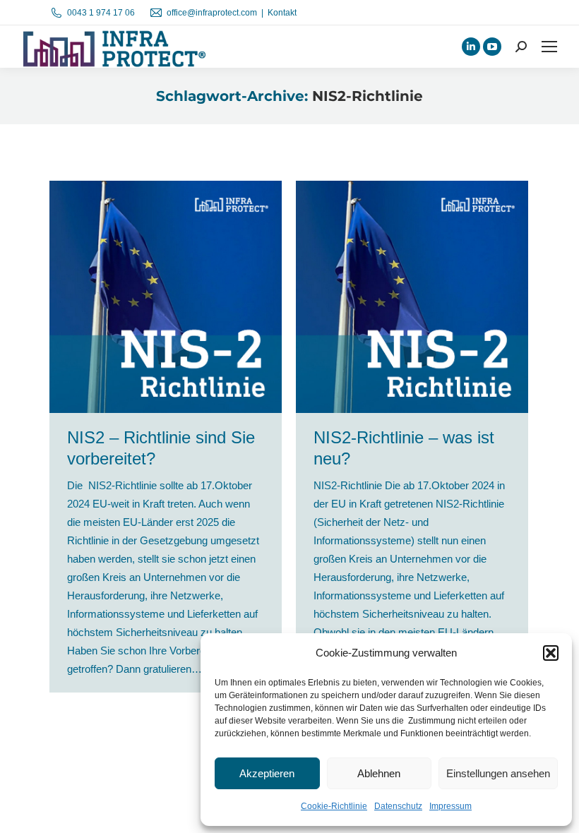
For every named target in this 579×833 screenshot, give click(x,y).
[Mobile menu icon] (549, 46)
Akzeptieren (266, 773)
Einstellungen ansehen (498, 773)
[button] (551, 653)
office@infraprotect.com (212, 13)
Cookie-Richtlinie (334, 806)
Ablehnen (378, 773)
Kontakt (282, 13)
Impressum (450, 806)
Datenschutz (398, 806)
